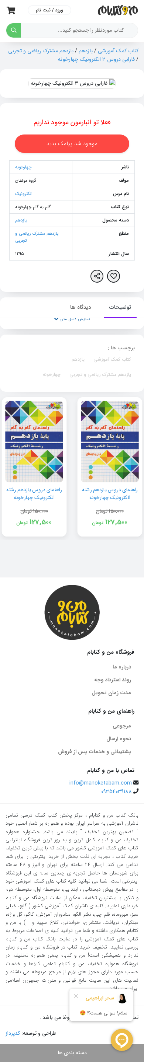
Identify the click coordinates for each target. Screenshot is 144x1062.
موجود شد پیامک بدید (72, 143)
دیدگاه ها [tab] (80, 307)
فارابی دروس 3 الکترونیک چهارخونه (96, 59)
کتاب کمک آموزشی (118, 51)
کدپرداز (13, 1033)
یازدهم (86, 51)
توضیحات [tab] (120, 307)
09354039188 (116, 791)
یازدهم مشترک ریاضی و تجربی (40, 51)
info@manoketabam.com (100, 783)
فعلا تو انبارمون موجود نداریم (72, 122)
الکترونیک (23, 193)
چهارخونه (23, 167)
